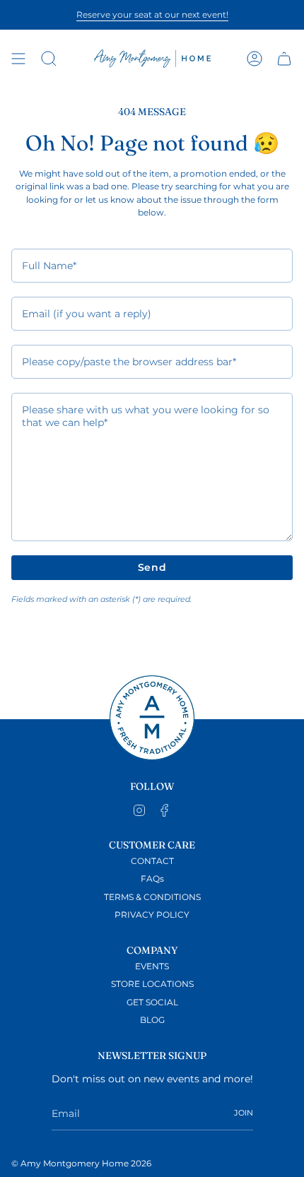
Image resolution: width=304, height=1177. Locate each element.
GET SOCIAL (152, 1002)
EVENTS (152, 966)
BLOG (152, 1020)
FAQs (152, 879)
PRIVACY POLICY (152, 915)
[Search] (49, 58)
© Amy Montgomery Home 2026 (81, 1164)
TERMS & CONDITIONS (152, 897)
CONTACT (152, 861)
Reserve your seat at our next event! (152, 14)
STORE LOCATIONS (152, 984)
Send (152, 567)
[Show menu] (18, 58)
